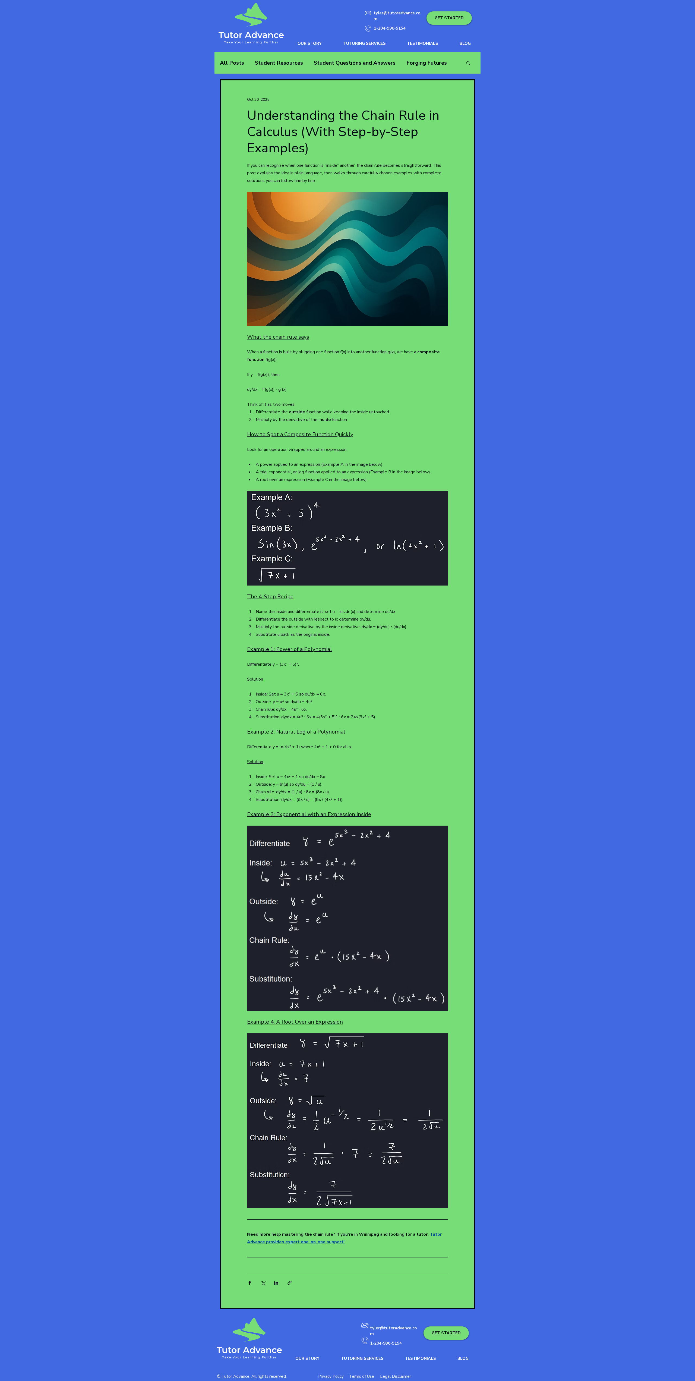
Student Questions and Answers (355, 62)
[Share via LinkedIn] (276, 1282)
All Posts (232, 62)
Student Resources (279, 62)
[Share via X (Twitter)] (263, 1282)
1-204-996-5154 (390, 28)
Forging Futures (426, 62)
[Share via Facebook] (249, 1282)
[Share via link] (289, 1282)
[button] (449, 18)
